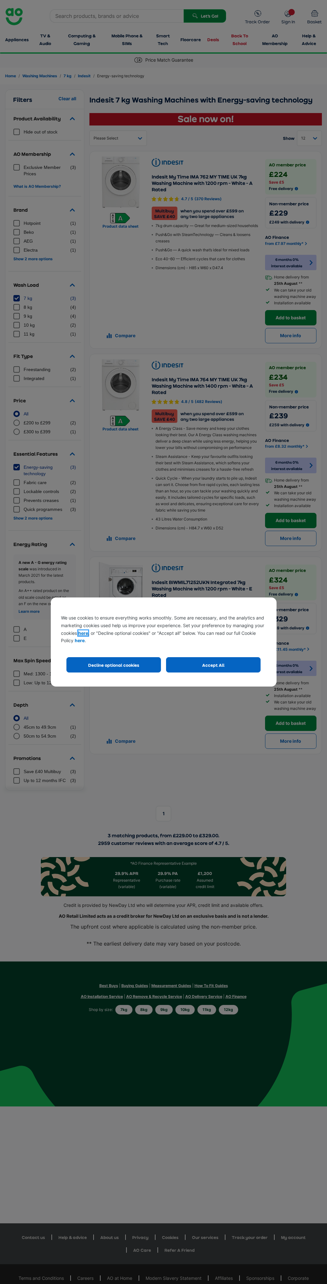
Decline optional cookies (113, 665)
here (83, 633)
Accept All (213, 665)
